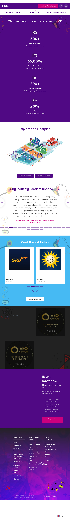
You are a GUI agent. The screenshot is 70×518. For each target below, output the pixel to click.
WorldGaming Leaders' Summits (33, 458)
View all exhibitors (35, 299)
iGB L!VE (31, 453)
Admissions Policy (28, 498)
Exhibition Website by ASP (50, 496)
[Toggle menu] (66, 6)
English (62, 516)
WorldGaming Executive (33, 468)
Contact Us (17, 446)
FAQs (15, 442)
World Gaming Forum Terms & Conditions (18, 456)
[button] (2, 227)
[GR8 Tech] (19, 263)
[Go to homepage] (5, 6)
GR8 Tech (9, 279)
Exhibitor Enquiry (25, 176)
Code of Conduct (16, 471)
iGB (37, 448)
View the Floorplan (44, 176)
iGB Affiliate (31, 449)
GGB (37, 456)
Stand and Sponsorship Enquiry (17, 478)
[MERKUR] (50, 263)
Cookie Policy (17, 498)
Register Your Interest (48, 6)
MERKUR (40, 279)
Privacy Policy (18, 462)
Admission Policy (17, 466)
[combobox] (62, 516)
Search (61, 6)
